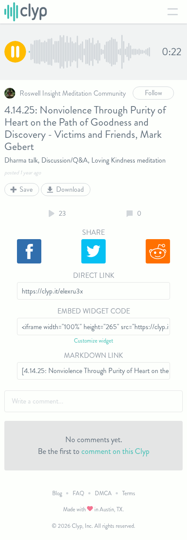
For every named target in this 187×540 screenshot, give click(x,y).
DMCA (103, 493)
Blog (57, 493)
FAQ (78, 493)
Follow (153, 93)
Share (93, 232)
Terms (128, 493)
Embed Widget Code (93, 311)
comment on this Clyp (115, 451)
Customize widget (93, 341)
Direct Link (93, 275)
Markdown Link (93, 355)
